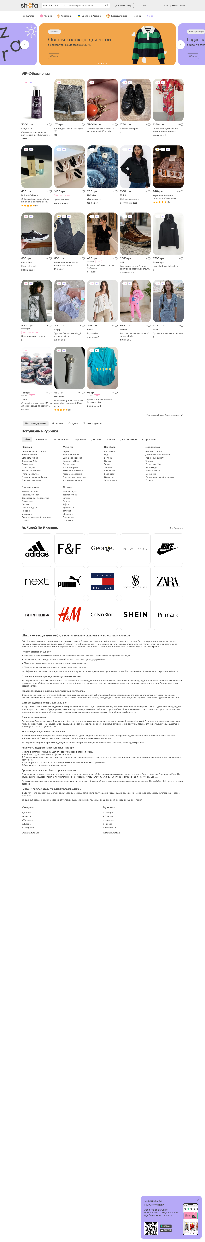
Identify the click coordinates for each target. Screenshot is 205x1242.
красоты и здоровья (52, 663)
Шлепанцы (109, 470)
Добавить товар (123, 5)
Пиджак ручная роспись (33, 336)
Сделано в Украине (91, 16)
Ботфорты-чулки (30, 458)
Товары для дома (32, 663)
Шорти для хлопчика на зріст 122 (68, 130)
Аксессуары (30, 659)
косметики (121, 680)
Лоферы (26, 511)
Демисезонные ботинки (34, 451)
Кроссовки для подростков (35, 498)
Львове (27, 824)
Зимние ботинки (71, 454)
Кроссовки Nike (29, 461)
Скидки (48, 16)
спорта (66, 735)
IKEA (142, 742)
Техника (28, 667)
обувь (49, 709)
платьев (84, 680)
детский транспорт (102, 709)
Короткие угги (28, 467)
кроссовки (82, 697)
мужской (70, 655)
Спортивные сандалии (74, 477)
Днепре (27, 812)
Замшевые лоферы (31, 470)
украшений (99, 659)
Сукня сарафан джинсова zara (168, 333)
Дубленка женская (129, 199)
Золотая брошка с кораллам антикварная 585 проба (101, 130)
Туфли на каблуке (30, 474)
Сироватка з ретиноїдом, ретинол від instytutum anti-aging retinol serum (35, 133)
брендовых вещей (121, 655)
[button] (24, 44)
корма (151, 721)
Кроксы (149, 480)
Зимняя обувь (70, 491)
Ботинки (108, 458)
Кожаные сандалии (72, 474)
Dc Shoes (116, 742)
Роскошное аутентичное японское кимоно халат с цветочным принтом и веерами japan (165, 130)
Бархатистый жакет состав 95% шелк (100, 266)
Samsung (126, 742)
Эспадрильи (110, 480)
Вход (166, 5)
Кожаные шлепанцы (31, 480)
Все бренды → (176, 528)
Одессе (27, 816)
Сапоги (107, 461)
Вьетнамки (109, 474)
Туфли (107, 464)
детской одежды (85, 655)
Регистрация (178, 5)
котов (74, 721)
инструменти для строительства (131, 735)
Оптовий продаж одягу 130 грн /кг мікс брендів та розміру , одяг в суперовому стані (36, 404)
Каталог (30, 16)
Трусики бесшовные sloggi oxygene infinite (67, 334)
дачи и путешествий (46, 726)
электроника (39, 667)
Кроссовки (109, 451)
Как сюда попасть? (174, 415)
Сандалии (109, 477)
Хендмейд (66, 16)
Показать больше (30, 832)
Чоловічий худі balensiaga (165, 266)
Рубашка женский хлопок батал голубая (99, 401)
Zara (90, 742)
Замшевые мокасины (73, 470)
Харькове (28, 820)
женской (60, 655)
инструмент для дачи (102, 697)
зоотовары (52, 667)
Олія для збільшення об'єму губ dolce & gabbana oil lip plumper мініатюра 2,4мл (35, 200)
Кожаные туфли (70, 467)
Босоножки (68, 517)
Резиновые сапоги (154, 458)
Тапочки (108, 467)
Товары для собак (62, 721)
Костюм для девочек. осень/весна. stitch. (134, 334)
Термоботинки (70, 495)
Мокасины (150, 474)
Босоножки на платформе (35, 477)
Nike (109, 742)
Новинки (137, 16)
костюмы (41, 695)
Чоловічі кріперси (129, 128)
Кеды (106, 454)
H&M (95, 742)
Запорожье (28, 827)
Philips (135, 742)
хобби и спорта (53, 697)
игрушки (57, 709)
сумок (88, 659)
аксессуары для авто (75, 667)
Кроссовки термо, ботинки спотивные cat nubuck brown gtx (134, 267)
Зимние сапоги (29, 454)
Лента (150, 16)
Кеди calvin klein (29, 266)
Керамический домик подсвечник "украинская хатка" (165, 197)
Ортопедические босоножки (159, 477)
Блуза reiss (92, 333)
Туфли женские (61, 199)
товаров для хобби (52, 735)
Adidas (102, 742)
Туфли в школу (152, 470)
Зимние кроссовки (72, 458)
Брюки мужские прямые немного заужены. (66, 264)
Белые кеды (27, 464)
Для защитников (119, 16)
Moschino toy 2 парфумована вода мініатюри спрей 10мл (68, 401)
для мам (58, 712)
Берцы (66, 451)
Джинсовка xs (94, 199)
